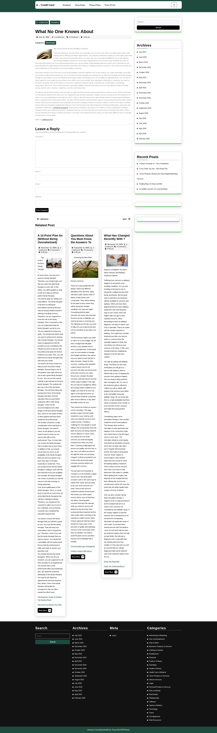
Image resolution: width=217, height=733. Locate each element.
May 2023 (142, 77)
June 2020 (143, 123)
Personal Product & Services (160, 687)
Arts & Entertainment (157, 639)
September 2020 (145, 108)
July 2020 (142, 118)
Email (38, 184)
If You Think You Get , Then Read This (153, 169)
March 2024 (143, 62)
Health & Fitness (155, 668)
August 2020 (143, 113)
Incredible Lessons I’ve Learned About (153, 189)
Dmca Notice (80, 5)
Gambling (152, 665)
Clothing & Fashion (156, 650)
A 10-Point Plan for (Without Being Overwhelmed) (50, 239)
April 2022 (142, 88)
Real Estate (50, 43)
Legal (151, 683)
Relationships (154, 698)
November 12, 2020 (48, 248)
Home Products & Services (159, 676)
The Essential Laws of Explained (83, 546)
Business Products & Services (160, 646)
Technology (153, 709)
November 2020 (145, 98)
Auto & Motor (154, 643)
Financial (152, 657)
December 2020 (145, 93)
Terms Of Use (110, 5)
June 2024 (143, 57)
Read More (45, 611)
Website (38, 197)
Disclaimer (67, 5)
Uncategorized (154, 716)
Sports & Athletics (155, 705)
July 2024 (142, 52)
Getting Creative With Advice (81, 551)
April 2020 (142, 133)
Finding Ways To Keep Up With (150, 184)
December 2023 (145, 67)
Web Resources (155, 720)
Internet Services (155, 680)
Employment (154, 654)
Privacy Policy (94, 5)
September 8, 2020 (81, 248)
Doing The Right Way (112, 561)
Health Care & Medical (157, 672)
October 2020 (144, 103)
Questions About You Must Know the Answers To (82, 239)
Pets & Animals (154, 691)
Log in (114, 635)
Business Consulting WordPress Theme (102, 730)
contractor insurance (60, 108)
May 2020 (142, 128)
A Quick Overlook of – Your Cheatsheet (153, 164)
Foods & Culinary (155, 661)
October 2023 (144, 72)
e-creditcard (59, 37)
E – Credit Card (45, 5)
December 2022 (145, 83)
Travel (151, 713)
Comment (39, 137)
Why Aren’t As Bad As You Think (50, 605)
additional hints (47, 120)
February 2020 (144, 139)
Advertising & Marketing (158, 635)
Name (38, 171)
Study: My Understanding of (114, 566)
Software (152, 702)
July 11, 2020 (44, 37)
